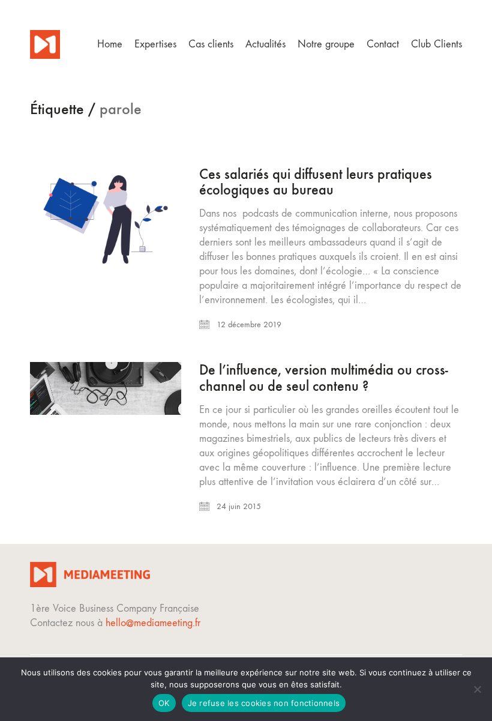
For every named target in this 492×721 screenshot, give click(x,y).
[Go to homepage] (45, 44)
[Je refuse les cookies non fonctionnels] (477, 689)
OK (164, 703)
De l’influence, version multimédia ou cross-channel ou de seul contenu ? (323, 378)
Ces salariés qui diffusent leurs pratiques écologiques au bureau (315, 182)
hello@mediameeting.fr (153, 623)
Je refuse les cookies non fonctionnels (264, 703)
